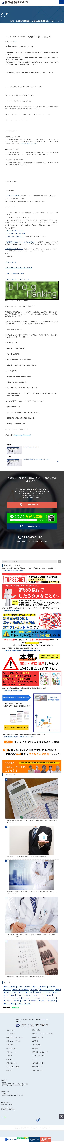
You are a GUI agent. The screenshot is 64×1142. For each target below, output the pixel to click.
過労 (54, 998)
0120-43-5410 (12, 1139)
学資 (7, 1003)
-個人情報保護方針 (37, 1070)
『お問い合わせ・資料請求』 (13, 195)
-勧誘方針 (9, 1070)
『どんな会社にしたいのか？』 (14, 236)
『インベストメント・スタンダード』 (16, 233)
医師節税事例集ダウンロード (35, 1139)
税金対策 (27, 998)
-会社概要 (35, 1048)
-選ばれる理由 (36, 1030)
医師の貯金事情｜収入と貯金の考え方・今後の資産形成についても (26, 976)
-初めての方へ (10, 1030)
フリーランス (9, 998)
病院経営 (39, 992)
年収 (20, 995)
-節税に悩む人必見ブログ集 (40, 1052)
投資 (7, 995)
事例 (15, 992)
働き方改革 (8, 1000)
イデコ (20, 1003)
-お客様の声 (10, 1044)
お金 (13, 995)
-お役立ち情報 (36, 1044)
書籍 (21, 992)
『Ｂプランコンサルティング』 (14, 230)
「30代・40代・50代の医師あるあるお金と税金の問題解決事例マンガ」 (22, 650)
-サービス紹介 (10, 1033)
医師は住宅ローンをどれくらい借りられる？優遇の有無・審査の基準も (27, 856)
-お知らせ (9, 1059)
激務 (25, 1000)
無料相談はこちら (34, 505)
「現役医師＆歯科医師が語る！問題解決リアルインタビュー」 (19, 737)
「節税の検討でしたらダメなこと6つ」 (13, 570)
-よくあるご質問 (11, 1048)
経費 (58, 989)
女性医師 (42, 1000)
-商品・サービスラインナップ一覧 (42, 1033)
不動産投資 (43, 986)
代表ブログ (28, 995)
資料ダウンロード (34, 526)
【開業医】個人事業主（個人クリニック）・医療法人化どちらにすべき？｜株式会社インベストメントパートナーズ (32, 935)
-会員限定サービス (37, 1037)
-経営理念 (9, 1055)
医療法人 (16, 989)
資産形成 (8, 989)
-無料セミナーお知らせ (13, 1041)
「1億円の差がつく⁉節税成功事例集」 (13, 690)
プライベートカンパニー (47, 989)
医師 (21, 986)
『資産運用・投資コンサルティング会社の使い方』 (20, 242)
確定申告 (35, 989)
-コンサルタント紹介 (38, 1055)
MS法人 (7, 992)
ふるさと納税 (37, 998)
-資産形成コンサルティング (14, 1037)
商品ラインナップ (40, 995)
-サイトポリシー (37, 1066)
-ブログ (34, 1059)
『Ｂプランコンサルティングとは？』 (28, 143)
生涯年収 (17, 1000)
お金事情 (46, 998)
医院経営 (48, 992)
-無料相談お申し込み (38, 1063)
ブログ (15, 41)
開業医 (13, 986)
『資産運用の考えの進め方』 (14, 249)
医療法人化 (29, 992)
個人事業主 (25, 989)
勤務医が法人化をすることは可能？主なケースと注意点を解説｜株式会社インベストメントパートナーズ (32, 892)
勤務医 (28, 986)
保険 (13, 1003)
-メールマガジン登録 (12, 1066)
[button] (61, 2)
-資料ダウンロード (12, 1063)
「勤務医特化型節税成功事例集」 (12, 610)
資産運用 (53, 986)
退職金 (56, 992)
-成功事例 (35, 1041)
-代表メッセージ (11, 1052)
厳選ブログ (33, 1000)
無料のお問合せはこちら (47, 1139)
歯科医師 (18, 998)
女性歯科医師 (52, 1000)
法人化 (49, 995)
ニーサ (28, 1003)
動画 (35, 986)
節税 (7, 986)
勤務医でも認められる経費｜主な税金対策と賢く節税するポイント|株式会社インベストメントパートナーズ (32, 821)
